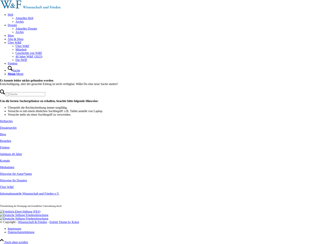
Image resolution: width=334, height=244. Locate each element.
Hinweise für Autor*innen (16, 173)
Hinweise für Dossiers (13, 180)
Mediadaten (7, 167)
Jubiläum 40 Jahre (11, 154)
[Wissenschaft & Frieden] (30, 8)
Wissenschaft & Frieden (32, 222)
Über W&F (7, 187)
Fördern (5, 147)
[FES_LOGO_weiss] (20, 211)
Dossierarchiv (8, 127)
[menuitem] (171, 18)
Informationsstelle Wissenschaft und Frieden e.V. (29, 193)
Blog (3, 134)
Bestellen (5, 141)
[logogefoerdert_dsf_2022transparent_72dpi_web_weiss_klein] (24, 215)
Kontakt (5, 160)
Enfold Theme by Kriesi (64, 222)
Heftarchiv (6, 121)
